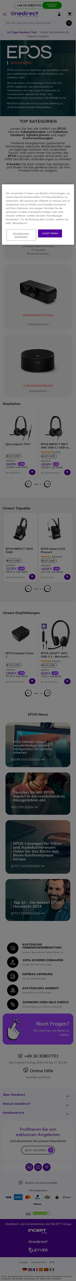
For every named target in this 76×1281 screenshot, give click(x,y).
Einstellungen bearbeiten (21, 235)
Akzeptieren (50, 233)
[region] (38, 214)
